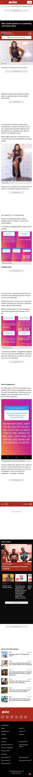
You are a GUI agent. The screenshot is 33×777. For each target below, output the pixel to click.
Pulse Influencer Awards (23, 745)
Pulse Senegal (23, 757)
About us (3, 741)
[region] (16, 586)
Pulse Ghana (4, 760)
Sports (21, 728)
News (10, 652)
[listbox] (17, 586)
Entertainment (7, 6)
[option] (8, 587)
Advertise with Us (6, 744)
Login (29, 2)
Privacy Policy (5, 750)
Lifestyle (3, 734)
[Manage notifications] (30, 774)
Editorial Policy (23, 741)
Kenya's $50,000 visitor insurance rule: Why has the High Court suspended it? (19, 699)
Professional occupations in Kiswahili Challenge (15, 568)
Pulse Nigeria (5, 757)
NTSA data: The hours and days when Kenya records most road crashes (19, 690)
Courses (21, 734)
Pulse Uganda (5, 763)
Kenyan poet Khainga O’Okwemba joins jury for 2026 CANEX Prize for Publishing (20, 663)
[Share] (29, 33)
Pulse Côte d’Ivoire (24, 760)
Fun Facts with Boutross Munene (7, 586)
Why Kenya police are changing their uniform (19, 655)
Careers (21, 731)
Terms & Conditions (7, 747)
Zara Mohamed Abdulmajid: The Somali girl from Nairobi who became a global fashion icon (20, 673)
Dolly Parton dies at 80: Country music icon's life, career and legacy (19, 681)
